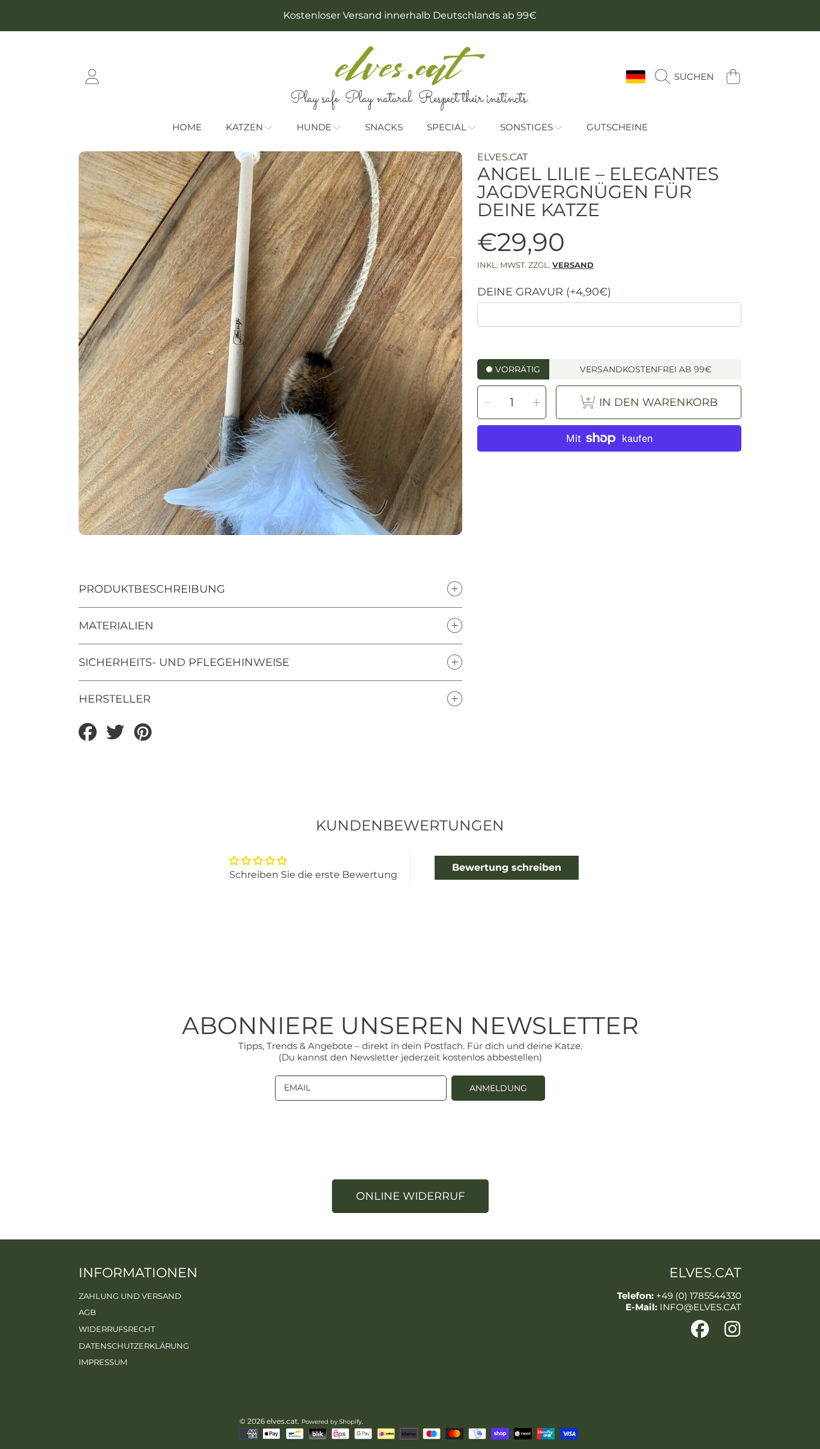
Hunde (314, 127)
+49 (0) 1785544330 (698, 1295)
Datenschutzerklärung (134, 1346)
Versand (573, 265)
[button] (687, 77)
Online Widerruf (410, 1196)
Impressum (103, 1362)
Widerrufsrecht (117, 1329)
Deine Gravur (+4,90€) (544, 291)
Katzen (244, 127)
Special (446, 127)
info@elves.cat (700, 1307)
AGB (87, 1312)
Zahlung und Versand (130, 1296)
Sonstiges (526, 127)
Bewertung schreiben (506, 867)
